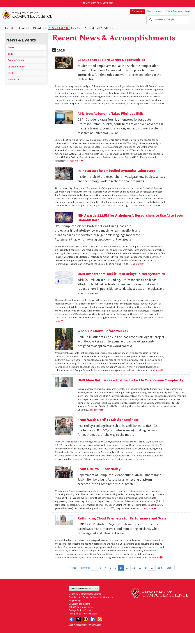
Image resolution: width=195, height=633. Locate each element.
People (9, 27)
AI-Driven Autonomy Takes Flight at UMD (110, 113)
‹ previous (85, 567)
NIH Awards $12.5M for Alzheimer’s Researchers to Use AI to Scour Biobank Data (131, 217)
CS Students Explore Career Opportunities (112, 59)
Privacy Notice (94, 624)
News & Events (59, 27)
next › (160, 567)
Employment (137, 11)
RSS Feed (100, 619)
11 (127, 567)
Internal (159, 11)
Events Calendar (16, 60)
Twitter (78, 619)
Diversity (95, 27)
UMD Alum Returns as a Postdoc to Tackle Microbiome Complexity (130, 380)
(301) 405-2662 (89, 613)
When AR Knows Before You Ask (103, 331)
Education (39, 27)
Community (79, 27)
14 (146, 567)
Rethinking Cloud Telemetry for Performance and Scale (122, 518)
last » (170, 567)
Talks (10, 53)
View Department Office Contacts (84, 588)
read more (156, 103)
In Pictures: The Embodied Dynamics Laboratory (116, 170)
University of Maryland (98, 3)
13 (140, 567)
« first (73, 567)
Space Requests (174, 11)
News (11, 47)
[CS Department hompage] (159, 592)
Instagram (85, 619)
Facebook (71, 619)
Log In (188, 11)
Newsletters (14, 79)
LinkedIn (92, 619)
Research (22, 27)
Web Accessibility (77, 624)
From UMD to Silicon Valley (99, 468)
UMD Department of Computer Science (27, 14)
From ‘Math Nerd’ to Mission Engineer (108, 419)
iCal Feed (12, 72)
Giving (108, 27)
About (150, 11)
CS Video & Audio (16, 66)
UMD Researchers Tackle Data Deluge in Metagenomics (121, 273)
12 (133, 567)
